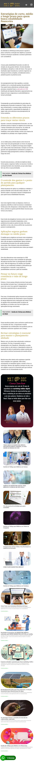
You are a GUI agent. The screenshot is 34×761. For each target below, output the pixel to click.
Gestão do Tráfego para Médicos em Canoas (15, 467)
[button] (26, 4)
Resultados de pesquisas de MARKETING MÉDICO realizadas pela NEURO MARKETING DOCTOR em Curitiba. (17, 633)
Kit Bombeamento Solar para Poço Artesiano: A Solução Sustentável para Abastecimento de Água (16, 690)
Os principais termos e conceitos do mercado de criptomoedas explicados (14, 718)
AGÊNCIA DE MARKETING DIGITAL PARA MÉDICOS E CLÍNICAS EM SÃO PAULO (14, 486)
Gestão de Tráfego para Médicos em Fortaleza (16, 586)
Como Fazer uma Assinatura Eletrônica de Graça (14, 606)
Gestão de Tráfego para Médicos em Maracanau (14, 745)
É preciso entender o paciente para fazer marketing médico (17, 662)
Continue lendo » (4, 611)
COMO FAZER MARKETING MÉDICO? (13, 567)
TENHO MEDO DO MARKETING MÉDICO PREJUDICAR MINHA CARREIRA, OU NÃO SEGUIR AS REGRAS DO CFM (15, 446)
